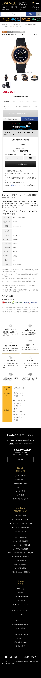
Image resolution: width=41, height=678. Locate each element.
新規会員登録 (5, 9)
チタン (16, 409)
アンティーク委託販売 (20, 596)
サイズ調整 (20, 495)
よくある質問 (20, 491)
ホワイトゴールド (19, 414)
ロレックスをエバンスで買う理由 (20, 523)
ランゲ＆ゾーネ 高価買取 (20, 556)
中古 (11, 26)
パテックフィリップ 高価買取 (20, 545)
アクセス (20, 614)
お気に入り (24, 7)
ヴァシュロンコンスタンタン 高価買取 (20, 552)
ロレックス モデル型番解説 (20, 527)
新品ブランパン (19, 393)
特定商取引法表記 (20, 642)
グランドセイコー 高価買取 (20, 572)
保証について (20, 487)
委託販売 (20, 592)
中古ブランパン (19, 396)
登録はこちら (10, 663)
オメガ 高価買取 (20, 568)
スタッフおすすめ (20, 531)
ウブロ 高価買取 (20, 560)
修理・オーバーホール (20, 604)
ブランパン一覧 (19, 388)
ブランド (4, 7)
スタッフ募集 (20, 628)
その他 (6, 26)
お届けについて (20, 479)
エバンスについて (20, 620)
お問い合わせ (35, 7)
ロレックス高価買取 (20, 537)
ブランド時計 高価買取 (20, 541)
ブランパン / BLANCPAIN (28, 24)
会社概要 (20, 459)
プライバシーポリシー (20, 634)
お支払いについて (15, 185)
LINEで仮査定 (20, 600)
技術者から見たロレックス (20, 519)
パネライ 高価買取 (20, 564)
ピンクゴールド (19, 411)
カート (37, 9)
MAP (11, 443)
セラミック (17, 406)
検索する (31, 14)
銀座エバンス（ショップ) (20, 610)
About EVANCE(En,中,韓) (20, 624)
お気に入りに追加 (12, 119)
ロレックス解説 (20, 515)
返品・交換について (20, 483)
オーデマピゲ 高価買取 (20, 549)
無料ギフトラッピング (20, 499)
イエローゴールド (19, 400)
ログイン (22, 9)
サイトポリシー (20, 638)
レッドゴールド (19, 417)
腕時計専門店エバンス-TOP (10, 24)
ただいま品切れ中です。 (21, 113)
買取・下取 (14, 7)
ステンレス (17, 403)
